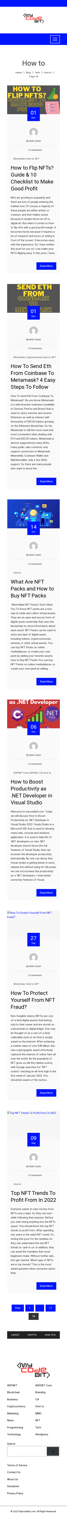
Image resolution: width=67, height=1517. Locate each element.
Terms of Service (17, 1465)
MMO (38, 1413)
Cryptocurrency (34, 357)
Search (11, 1443)
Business (12, 1399)
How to (30, 158)
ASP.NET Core (21, 772)
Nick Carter (35, 140)
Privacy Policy (15, 1493)
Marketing (13, 1413)
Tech (38, 1427)
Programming (15, 1427)
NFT (37, 158)
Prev (17, 1308)
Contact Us (13, 1472)
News (10, 1420)
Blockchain (19, 158)
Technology (14, 1434)
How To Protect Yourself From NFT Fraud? (33, 1000)
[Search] (53, 1451)
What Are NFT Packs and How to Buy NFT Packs (32, 589)
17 (50, 1308)
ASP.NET (33, 772)
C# (40, 772)
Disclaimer (13, 1486)
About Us (12, 1479)
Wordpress (41, 1434)
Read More (46, 266)
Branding (40, 1392)
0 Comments (35, 149)
